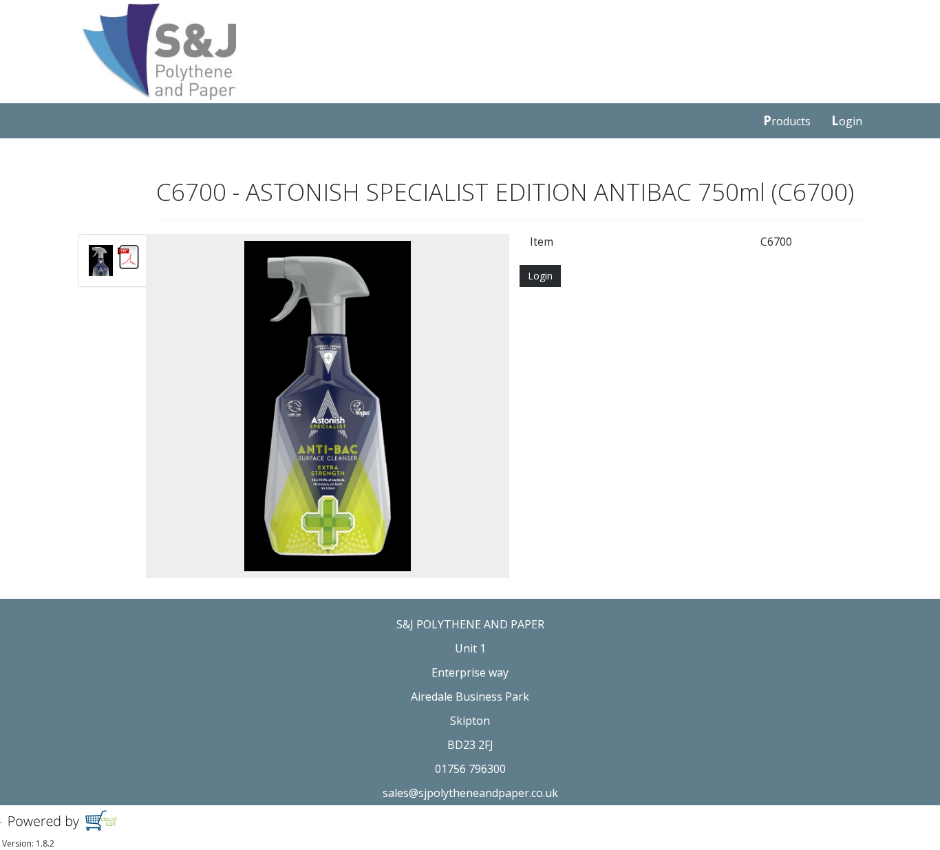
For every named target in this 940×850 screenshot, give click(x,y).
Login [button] (540, 275)
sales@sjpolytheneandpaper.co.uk (470, 792)
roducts (787, 120)
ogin (846, 120)
